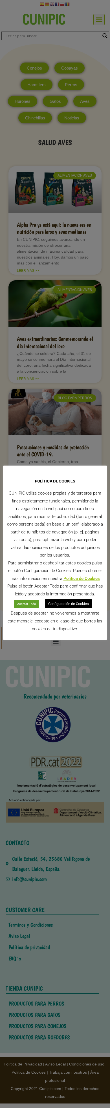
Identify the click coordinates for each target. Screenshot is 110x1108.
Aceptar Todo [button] (26, 604)
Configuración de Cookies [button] (68, 604)
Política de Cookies (81, 578)
